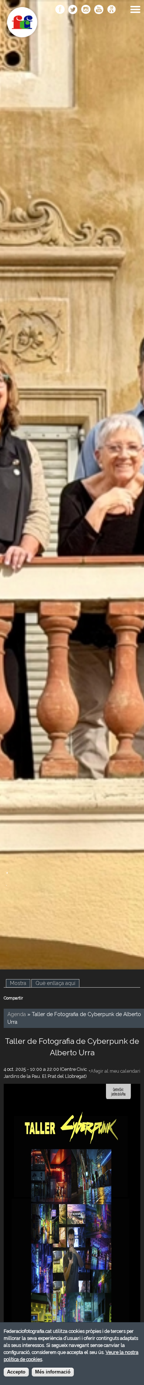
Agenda (16, 1014)
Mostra (20, 983)
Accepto (16, 1372)
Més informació (53, 1372)
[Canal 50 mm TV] (111, 10)
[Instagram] (85, 10)
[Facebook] (60, 10)
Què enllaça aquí (55, 983)
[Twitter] (72, 10)
